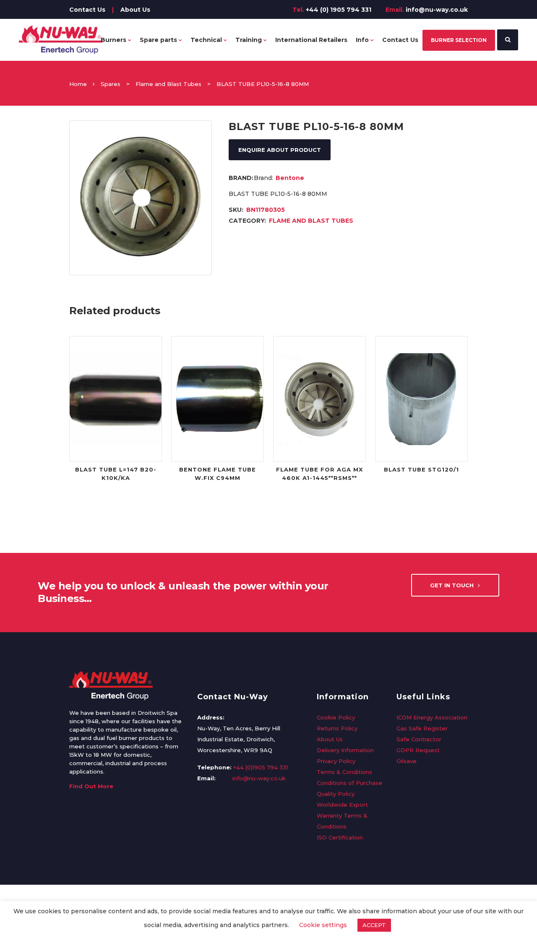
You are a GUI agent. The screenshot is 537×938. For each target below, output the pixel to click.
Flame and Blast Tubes (168, 84)
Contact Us (87, 9)
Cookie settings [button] (323, 925)
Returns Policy (337, 728)
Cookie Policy (336, 717)
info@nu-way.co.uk (437, 9)
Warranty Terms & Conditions (342, 821)
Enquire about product (279, 149)
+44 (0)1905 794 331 (260, 767)
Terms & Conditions (344, 772)
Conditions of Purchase (349, 782)
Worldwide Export (342, 804)
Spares (110, 84)
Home (78, 84)
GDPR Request (418, 750)
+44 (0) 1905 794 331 (338, 9)
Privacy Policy (336, 761)
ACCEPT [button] (374, 925)
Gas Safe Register (422, 728)
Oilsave (406, 761)
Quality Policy (336, 793)
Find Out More (91, 786)
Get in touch (452, 585)
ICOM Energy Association (431, 717)
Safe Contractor (418, 739)
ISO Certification (340, 837)
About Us (135, 9)
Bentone (290, 178)
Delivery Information (345, 750)
